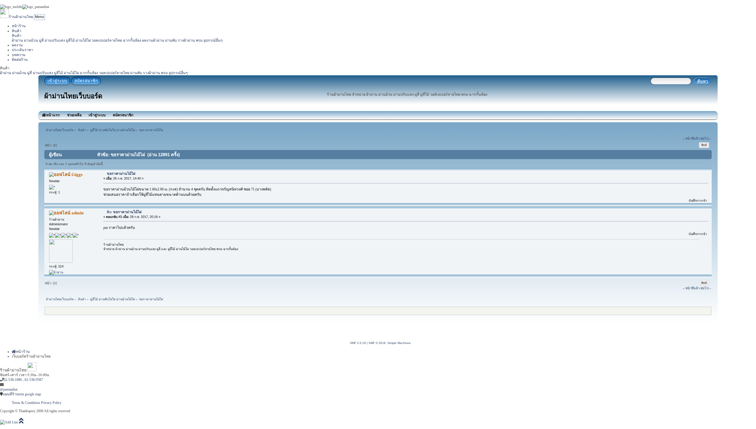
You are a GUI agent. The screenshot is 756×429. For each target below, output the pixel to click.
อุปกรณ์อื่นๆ (213, 40)
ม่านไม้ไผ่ (83, 40)
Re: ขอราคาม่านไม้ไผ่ (124, 212)
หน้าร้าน (19, 26)
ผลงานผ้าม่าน (153, 40)
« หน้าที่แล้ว (691, 138)
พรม (199, 40)
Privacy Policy (51, 403)
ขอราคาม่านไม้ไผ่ (121, 174)
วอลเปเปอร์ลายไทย (107, 40)
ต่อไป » (705, 138)
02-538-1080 (13, 380)
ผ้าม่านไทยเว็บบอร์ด (73, 96)
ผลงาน (17, 45)
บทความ (18, 55)
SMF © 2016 (377, 343)
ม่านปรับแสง (55, 40)
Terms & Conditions (26, 403)
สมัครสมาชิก (86, 81)
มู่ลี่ (41, 40)
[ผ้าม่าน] (56, 272)
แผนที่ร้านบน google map (22, 394)
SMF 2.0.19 (358, 343)
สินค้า (16, 31)
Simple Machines (398, 343)
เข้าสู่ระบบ (57, 81)
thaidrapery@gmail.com (20, 385)
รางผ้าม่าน (186, 40)
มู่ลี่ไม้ (70, 40)
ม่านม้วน (31, 40)
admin (77, 213)
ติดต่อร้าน (20, 60)
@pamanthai (8, 389)
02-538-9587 (34, 380)
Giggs (77, 174)
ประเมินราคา (22, 50)
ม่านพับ (171, 40)
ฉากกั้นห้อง (132, 40)
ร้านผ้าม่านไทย (21, 17)
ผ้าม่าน (17, 40)
